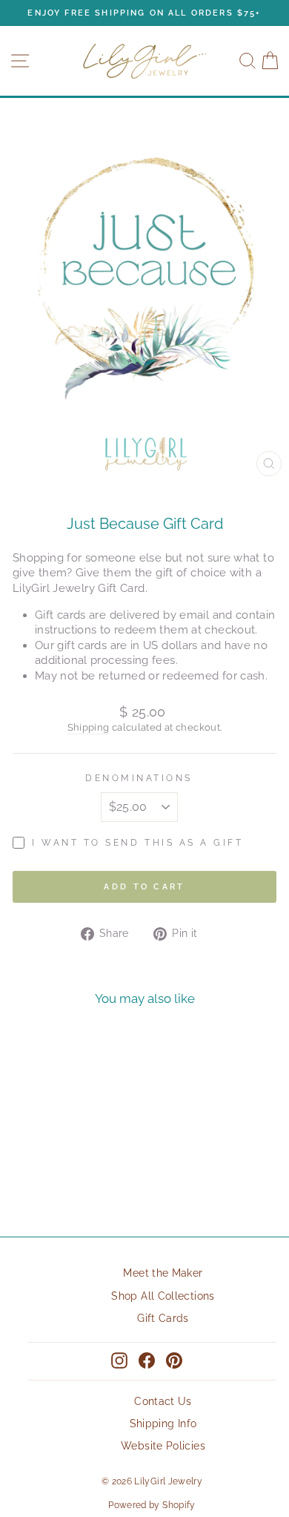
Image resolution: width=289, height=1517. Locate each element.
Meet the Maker (162, 1273)
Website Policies (163, 1446)
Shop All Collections (162, 1296)
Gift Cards (163, 1318)
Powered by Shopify (152, 1505)
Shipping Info (163, 1423)
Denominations (139, 778)
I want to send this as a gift (137, 843)
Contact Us (163, 1401)
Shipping (88, 727)
